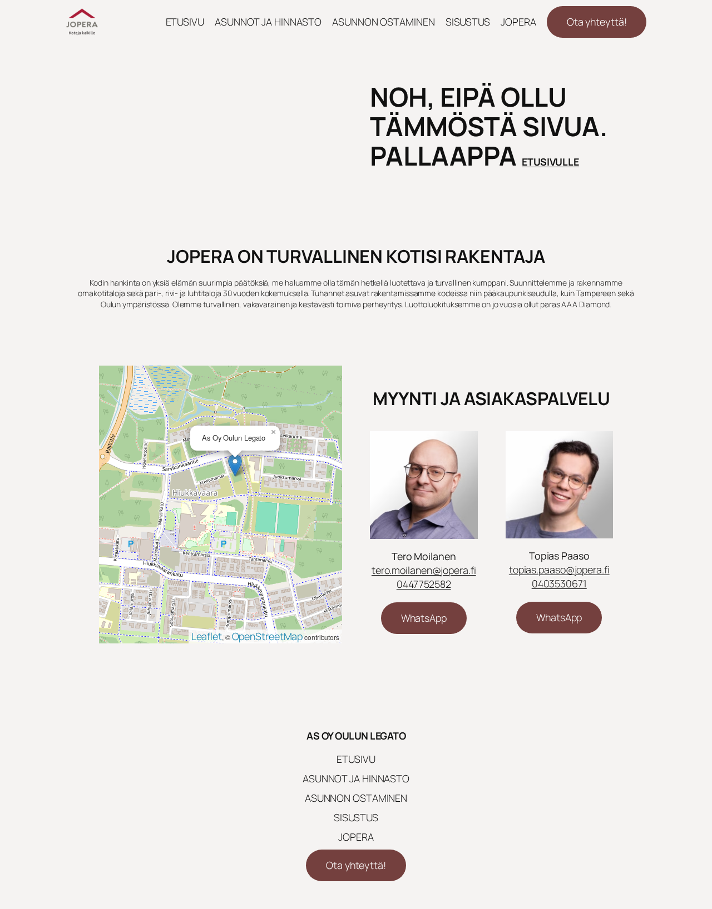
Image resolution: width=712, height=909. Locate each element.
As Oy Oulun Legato (356, 735)
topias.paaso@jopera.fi (559, 569)
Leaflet (206, 636)
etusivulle (550, 161)
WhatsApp (424, 618)
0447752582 (424, 584)
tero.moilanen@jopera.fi (424, 570)
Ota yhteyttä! (597, 21)
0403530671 (559, 583)
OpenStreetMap (267, 636)
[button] (235, 465)
